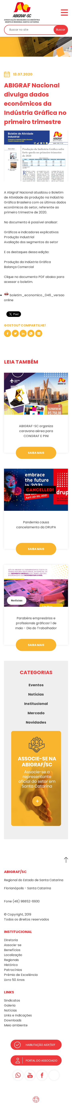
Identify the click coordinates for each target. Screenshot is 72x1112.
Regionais (11, 960)
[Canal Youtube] (30, 1075)
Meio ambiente (16, 1025)
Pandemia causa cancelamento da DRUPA (36, 524)
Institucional (36, 703)
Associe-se (12, 945)
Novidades (36, 722)
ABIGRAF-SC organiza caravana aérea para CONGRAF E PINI (36, 431)
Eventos (36, 684)
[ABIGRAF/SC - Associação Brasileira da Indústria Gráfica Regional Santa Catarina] (22, 12)
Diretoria (11, 940)
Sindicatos (12, 1000)
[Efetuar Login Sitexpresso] (19, 1100)
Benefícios (12, 950)
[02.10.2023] (36, 394)
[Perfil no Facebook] (42, 1075)
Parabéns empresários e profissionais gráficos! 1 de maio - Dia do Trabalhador (36, 623)
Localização (13, 955)
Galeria (9, 1005)
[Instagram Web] (54, 1075)
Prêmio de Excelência (21, 975)
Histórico (11, 965)
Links (7, 1015)
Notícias (16, 600)
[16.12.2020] (36, 490)
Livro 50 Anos (14, 979)
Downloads (12, 1020)
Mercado (36, 712)
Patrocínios (13, 970)
